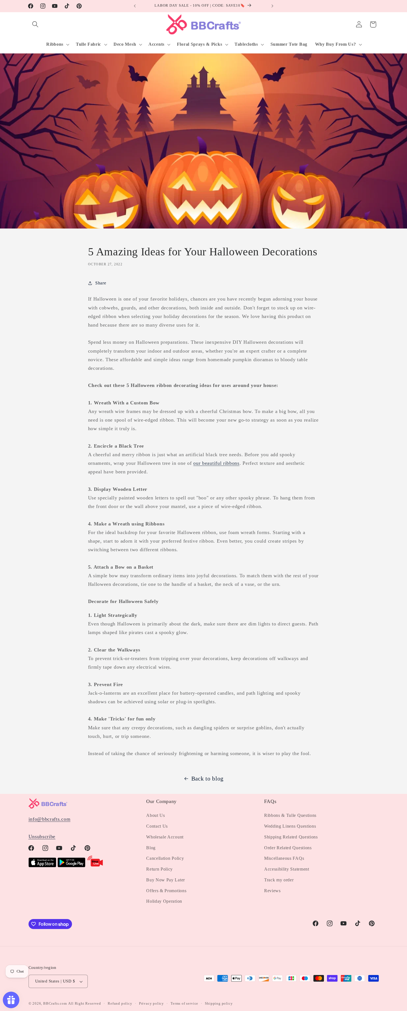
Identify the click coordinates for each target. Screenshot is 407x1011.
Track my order (279, 879)
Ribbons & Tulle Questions (290, 815)
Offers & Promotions (166, 890)
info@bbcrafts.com (50, 819)
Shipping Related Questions (291, 837)
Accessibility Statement (286, 869)
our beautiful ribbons (216, 463)
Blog (151, 847)
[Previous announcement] (135, 6)
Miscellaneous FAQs (284, 858)
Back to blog (207, 779)
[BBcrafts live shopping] (95, 865)
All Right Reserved (84, 1003)
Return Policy (159, 869)
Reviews (272, 890)
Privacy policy (151, 1003)
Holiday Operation (164, 901)
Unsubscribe (42, 836)
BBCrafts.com (55, 1003)
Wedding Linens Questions (290, 826)
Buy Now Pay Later (165, 879)
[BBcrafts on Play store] (71, 865)
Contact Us (157, 826)
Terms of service (184, 1003)
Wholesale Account (165, 837)
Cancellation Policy (165, 858)
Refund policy (120, 1003)
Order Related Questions (288, 847)
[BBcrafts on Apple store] (42, 865)
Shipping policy (219, 1003)
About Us (155, 815)
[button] (36, 24)
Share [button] (100, 283)
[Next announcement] (272, 6)
